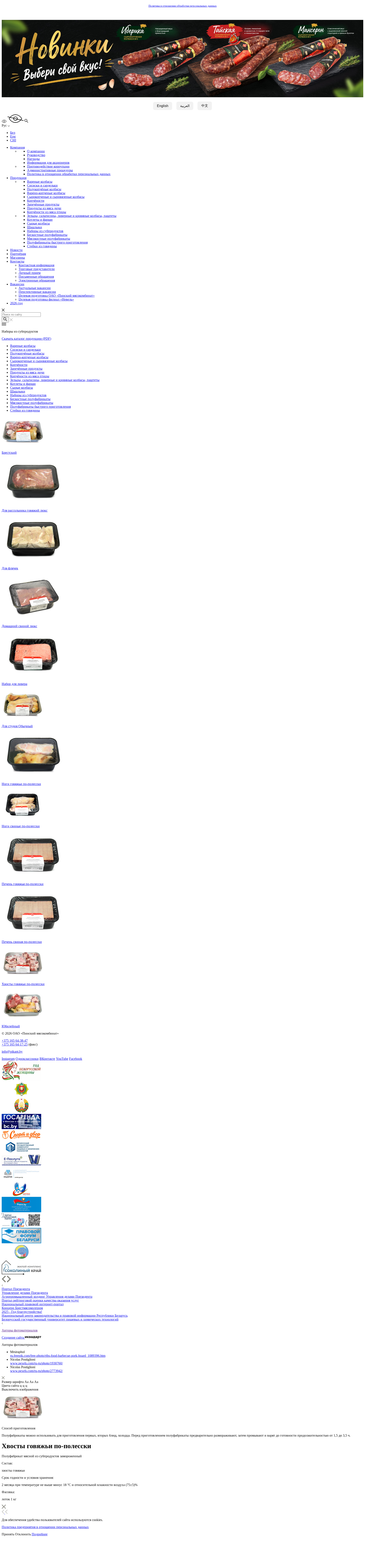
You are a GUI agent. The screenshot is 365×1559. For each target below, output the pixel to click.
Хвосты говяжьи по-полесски (23, 984)
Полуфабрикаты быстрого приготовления (57, 242)
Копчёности (35, 200)
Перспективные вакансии (37, 292)
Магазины (17, 257)
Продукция (18, 178)
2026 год (16, 303)
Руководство (36, 155)
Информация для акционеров (48, 162)
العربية (184, 106)
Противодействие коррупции (48, 166)
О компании (36, 151)
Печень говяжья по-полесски (23, 884)
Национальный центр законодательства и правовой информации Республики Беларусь (65, 1315)
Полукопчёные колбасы (44, 189)
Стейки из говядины (42, 246)
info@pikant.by (12, 1051)
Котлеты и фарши (40, 219)
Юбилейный (11, 1026)
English (162, 106)
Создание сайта (13, 1337)
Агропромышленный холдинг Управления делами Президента (47, 1296)
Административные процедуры (50, 170)
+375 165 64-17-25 (15, 1044)
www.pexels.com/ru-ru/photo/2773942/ (36, 1371)
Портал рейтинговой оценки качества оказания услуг (40, 1300)
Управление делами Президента (25, 1293)
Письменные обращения (36, 276)
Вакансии (17, 284)
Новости (16, 250)
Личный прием (30, 273)
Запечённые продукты (43, 204)
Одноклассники (27, 1059)
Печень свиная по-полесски (22, 942)
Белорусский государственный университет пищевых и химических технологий (60, 1319)
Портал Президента (16, 1289)
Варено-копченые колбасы (46, 193)
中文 (204, 105)
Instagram (8, 1059)
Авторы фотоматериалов (20, 1330)
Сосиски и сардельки (42, 185)
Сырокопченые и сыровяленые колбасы (55, 197)
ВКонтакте (47, 1059)
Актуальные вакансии (35, 288)
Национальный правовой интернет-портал (33, 1304)
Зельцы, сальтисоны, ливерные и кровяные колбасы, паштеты (71, 216)
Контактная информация (36, 265)
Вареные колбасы (39, 181)
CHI (13, 140)
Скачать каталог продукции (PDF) (26, 338)
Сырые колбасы (38, 223)
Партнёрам (18, 254)
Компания (17, 147)
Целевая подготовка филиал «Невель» (46, 299)
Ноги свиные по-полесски (21, 826)
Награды (33, 159)
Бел (12, 132)
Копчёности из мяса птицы (46, 212)
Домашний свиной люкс (19, 626)
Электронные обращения (37, 280)
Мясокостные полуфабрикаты (48, 238)
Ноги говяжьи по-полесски (21, 784)
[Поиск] (5, 319)
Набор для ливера (14, 684)
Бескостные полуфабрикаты (47, 235)
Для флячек (10, 568)
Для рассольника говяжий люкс (25, 510)
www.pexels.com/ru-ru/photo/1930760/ (36, 1363)
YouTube (62, 1059)
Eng (13, 136)
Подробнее (40, 1534)
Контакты (17, 261)
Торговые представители (37, 269)
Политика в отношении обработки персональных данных (182, 5)
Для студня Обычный (17, 726)
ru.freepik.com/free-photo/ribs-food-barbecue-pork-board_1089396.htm (57, 1355)
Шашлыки (34, 227)
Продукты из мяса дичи (44, 208)
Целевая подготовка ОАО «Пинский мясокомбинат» (57, 295)
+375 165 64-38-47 (15, 1040)
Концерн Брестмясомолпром (22, 1308)
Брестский (9, 452)
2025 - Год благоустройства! (22, 1312)
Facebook (75, 1059)
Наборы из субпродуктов (45, 231)
